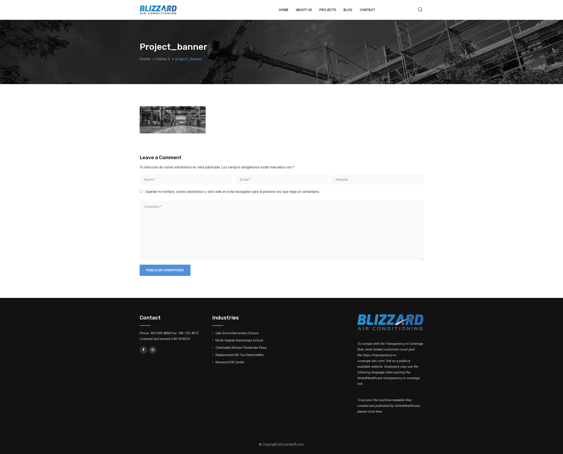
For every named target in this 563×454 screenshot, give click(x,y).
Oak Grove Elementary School (237, 333)
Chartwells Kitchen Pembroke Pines (241, 348)
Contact (367, 10)
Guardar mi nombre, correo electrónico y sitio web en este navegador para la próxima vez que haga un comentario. (233, 192)
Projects (327, 10)
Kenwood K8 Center (230, 362)
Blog (348, 10)
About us (304, 10)
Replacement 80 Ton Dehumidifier (240, 355)
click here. (375, 411)
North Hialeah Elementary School (239, 340)
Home (283, 10)
